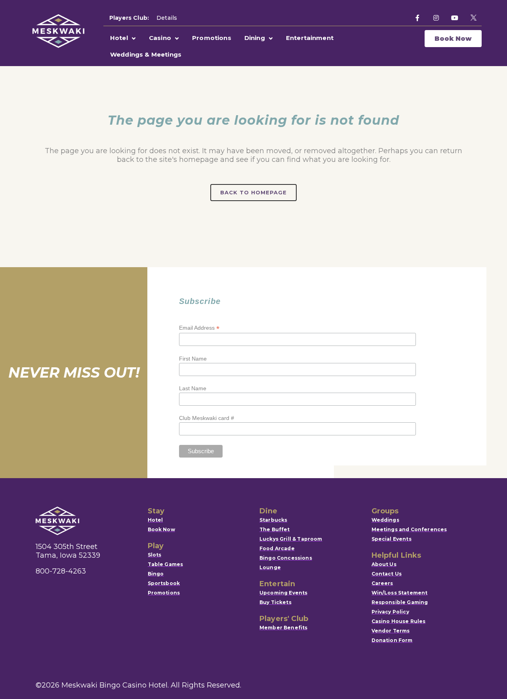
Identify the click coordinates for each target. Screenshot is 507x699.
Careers (382, 583)
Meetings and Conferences (409, 529)
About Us (384, 564)
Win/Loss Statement (400, 593)
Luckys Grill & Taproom (290, 539)
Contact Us (387, 574)
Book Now (453, 38)
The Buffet (274, 529)
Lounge (270, 567)
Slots (155, 555)
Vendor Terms (391, 631)
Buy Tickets (275, 602)
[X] (473, 17)
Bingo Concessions (285, 558)
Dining (254, 38)
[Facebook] (417, 17)
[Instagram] (436, 17)
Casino (160, 38)
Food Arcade (277, 548)
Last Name (192, 388)
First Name (193, 358)
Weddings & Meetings (145, 54)
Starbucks (273, 520)
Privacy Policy (390, 612)
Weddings (385, 520)
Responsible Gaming (400, 602)
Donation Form (392, 640)
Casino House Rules (399, 621)
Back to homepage (253, 192)
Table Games (165, 564)
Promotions (211, 38)
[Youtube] (454, 17)
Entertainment (310, 38)
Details (166, 17)
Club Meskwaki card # (206, 418)
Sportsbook (164, 583)
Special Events (392, 539)
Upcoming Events (283, 593)
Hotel (119, 38)
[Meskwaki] (58, 31)
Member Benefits (283, 628)
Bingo (156, 574)
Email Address (199, 328)
